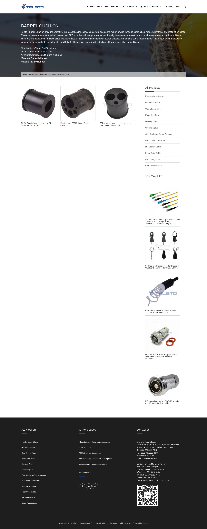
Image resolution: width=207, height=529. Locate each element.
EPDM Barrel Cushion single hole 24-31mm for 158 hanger (36, 124)
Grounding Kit (151, 128)
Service (132, 6)
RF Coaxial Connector (155, 140)
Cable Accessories (153, 166)
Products (117, 6)
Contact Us (172, 6)
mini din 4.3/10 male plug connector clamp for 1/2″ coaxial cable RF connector (161, 357)
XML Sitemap (125, 523)
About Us (102, 6)
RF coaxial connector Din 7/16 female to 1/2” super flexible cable (162, 402)
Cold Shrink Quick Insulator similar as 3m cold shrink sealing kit (162, 311)
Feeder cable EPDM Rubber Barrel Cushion (74, 124)
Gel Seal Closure (152, 102)
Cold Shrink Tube (153, 109)
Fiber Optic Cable (153, 153)
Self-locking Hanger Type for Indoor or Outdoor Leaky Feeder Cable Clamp (162, 267)
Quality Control (151, 6)
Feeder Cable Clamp (154, 96)
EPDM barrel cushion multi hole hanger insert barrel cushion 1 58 (116, 124)
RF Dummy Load (153, 159)
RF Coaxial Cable (153, 147)
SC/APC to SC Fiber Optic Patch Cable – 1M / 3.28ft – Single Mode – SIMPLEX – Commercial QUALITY (162, 221)
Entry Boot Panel (47, 74)
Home (90, 6)
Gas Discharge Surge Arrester (158, 134)
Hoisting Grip (151, 121)
